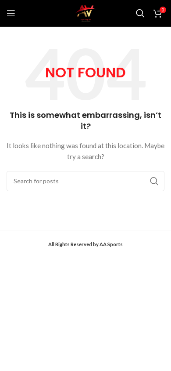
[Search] (140, 13)
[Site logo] (85, 12)
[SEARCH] (154, 181)
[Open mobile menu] (11, 13)
